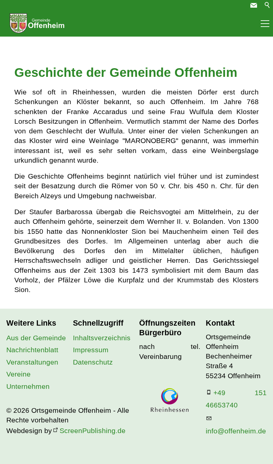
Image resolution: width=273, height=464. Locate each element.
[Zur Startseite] (37, 23)
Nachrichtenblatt (32, 350)
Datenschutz (93, 362)
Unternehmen (28, 386)
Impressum (91, 350)
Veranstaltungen (32, 362)
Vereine (18, 374)
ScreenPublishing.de (93, 430)
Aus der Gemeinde (36, 338)
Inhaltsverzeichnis (102, 338)
